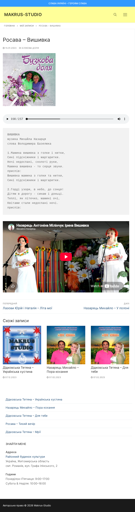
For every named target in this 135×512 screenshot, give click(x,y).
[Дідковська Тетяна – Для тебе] (110, 345)
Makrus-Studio (23, 14)
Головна (9, 26)
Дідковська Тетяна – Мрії (23, 432)
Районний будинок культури (25, 456)
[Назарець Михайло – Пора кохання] (66, 345)
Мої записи (27, 26)
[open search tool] (115, 14)
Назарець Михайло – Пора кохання (63, 369)
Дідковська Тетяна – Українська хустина (18, 369)
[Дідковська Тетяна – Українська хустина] (22, 345)
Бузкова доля (30, 48)
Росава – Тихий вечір (20, 424)
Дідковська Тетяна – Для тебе (26, 415)
